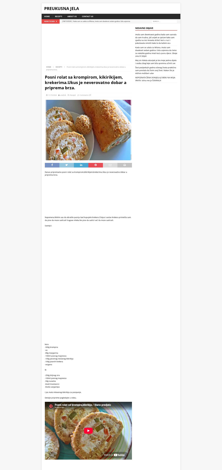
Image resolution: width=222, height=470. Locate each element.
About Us (72, 16)
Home (47, 16)
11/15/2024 (52, 95)
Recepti (58, 16)
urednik (63, 95)
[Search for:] (164, 21)
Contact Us (87, 16)
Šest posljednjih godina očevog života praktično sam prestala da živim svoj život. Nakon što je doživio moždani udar (155, 70)
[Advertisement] (88, 46)
